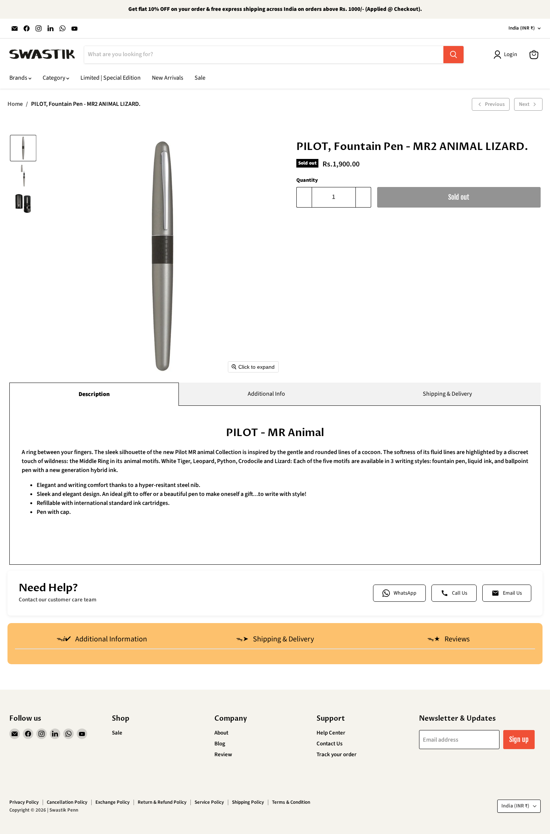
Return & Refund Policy (162, 802)
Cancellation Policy (67, 802)
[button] (23, 148)
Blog (219, 744)
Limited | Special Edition (110, 78)
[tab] (101, 640)
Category (54, 78)
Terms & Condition (291, 802)
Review (223, 754)
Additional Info (266, 394)
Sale (200, 78)
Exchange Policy (112, 802)
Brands (18, 78)
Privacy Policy (24, 802)
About (221, 733)
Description (94, 394)
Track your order (337, 754)
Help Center (331, 733)
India (521, 28)
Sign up (519, 739)
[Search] (453, 54)
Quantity (307, 180)
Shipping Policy (248, 802)
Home (15, 104)
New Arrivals (167, 78)
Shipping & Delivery (447, 394)
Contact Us (329, 744)
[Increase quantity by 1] (363, 197)
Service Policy (209, 802)
